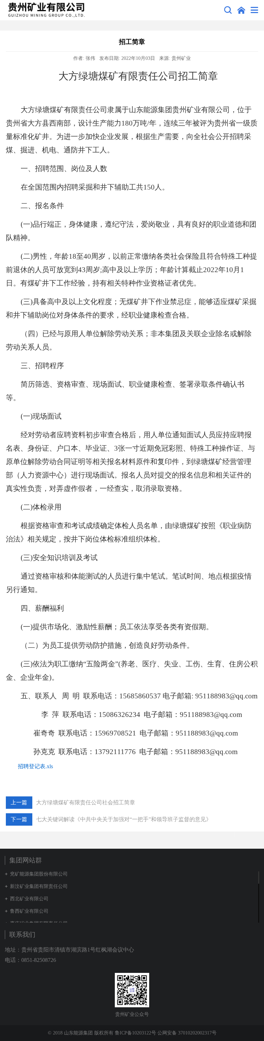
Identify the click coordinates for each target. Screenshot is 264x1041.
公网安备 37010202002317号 (187, 1032)
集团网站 (241, 10)
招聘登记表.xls (35, 766)
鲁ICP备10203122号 (135, 1032)
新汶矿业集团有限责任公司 (39, 886)
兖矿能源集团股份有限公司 (39, 874)
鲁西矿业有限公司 (29, 911)
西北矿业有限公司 (29, 898)
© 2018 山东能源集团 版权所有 (81, 1032)
